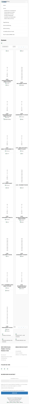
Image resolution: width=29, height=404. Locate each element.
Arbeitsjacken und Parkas (9, 13)
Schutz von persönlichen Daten (14, 399)
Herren (4, 5)
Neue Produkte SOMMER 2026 (8, 34)
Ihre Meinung (3, 360)
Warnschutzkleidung (7, 25)
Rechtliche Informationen (14, 401)
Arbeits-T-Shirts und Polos (9, 18)
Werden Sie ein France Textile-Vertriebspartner (6, 357)
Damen (4, 8)
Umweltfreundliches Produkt (8, 31)
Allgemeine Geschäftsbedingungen (14, 398)
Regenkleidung (6, 22)
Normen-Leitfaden (19, 353)
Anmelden (14, 393)
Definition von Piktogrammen (21, 354)
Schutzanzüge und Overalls (9, 12)
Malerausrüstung (6, 28)
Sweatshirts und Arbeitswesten (9, 17)
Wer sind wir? (3, 355)
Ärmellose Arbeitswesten (8, 15)
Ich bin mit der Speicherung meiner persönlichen (13, 390)
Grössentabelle (18, 351)
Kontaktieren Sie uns (14, 378)
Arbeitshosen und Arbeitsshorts (10, 10)
